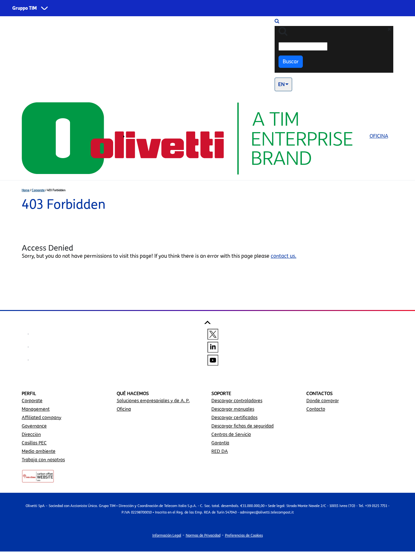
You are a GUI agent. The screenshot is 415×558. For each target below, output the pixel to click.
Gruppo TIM (24, 8)
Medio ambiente (38, 451)
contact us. (283, 256)
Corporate (38, 190)
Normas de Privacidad (203, 535)
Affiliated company (41, 417)
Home (26, 190)
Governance (34, 426)
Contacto (315, 409)
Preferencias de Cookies (244, 535)
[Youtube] (213, 359)
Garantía (220, 443)
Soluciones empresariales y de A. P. (153, 400)
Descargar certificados (234, 417)
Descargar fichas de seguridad (242, 426)
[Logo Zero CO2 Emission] (38, 476)
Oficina (379, 136)
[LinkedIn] (213, 346)
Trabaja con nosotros (43, 460)
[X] (213, 333)
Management (36, 409)
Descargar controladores (236, 400)
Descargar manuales (232, 409)
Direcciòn (31, 434)
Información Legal (166, 535)
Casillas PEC (34, 443)
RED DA (219, 451)
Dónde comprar (322, 400)
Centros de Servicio (231, 434)
